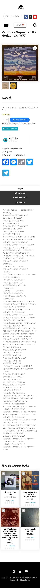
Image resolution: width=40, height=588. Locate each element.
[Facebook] (26, 17)
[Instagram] (30, 17)
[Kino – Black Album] (30, 517)
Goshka (13, 138)
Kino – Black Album (30, 530)
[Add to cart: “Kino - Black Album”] (23, 510)
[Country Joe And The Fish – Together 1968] (30, 480)
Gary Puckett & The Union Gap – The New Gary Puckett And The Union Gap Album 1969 (10, 534)
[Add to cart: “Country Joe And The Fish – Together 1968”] (23, 473)
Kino (12, 500)
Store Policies (20, 198)
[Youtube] (35, 17)
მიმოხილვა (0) (20, 193)
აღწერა (20, 189)
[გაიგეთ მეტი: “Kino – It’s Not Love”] (3, 473)
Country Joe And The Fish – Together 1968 (30, 494)
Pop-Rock (9, 152)
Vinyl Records (16, 148)
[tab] (20, 188)
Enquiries (20, 202)
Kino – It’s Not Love (10, 493)
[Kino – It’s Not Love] (10, 480)
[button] (6, 25)
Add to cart (20, 120)
